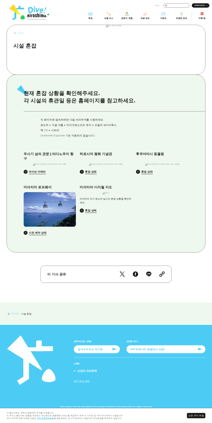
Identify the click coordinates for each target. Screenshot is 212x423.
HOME (20, 33)
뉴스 (157, 5)
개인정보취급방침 (45, 418)
